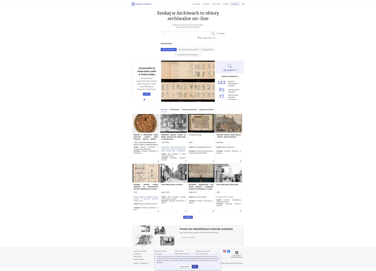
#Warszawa (219, 197)
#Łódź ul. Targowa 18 (140, 197)
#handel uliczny (181, 149)
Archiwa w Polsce (160, 251)
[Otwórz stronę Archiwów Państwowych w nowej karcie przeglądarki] (236, 255)
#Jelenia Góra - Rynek (167, 147)
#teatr (163, 151)
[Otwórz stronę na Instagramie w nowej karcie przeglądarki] (225, 251)
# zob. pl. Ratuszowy (180, 147)
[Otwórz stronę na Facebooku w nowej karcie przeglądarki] (229, 251)
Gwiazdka (158, 161)
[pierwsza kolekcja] (144, 99)
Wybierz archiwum (168, 49)
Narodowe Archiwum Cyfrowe (232, 263)
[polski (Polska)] (243, 4)
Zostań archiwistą (140, 251)
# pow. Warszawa (229, 197)
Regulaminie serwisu (185, 258)
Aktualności (216, 4)
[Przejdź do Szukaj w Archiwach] (143, 4)
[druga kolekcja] (146, 99)
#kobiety (173, 149)
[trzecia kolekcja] (149, 99)
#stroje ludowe (165, 149)
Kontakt (225, 4)
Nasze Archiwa (139, 259)
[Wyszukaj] (213, 33)
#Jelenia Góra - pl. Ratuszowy (176, 151)
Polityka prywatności (203, 251)
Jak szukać (196, 4)
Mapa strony (179, 251)
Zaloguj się (234, 4)
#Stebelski (150, 197)
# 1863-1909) (145, 199)
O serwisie (206, 4)
